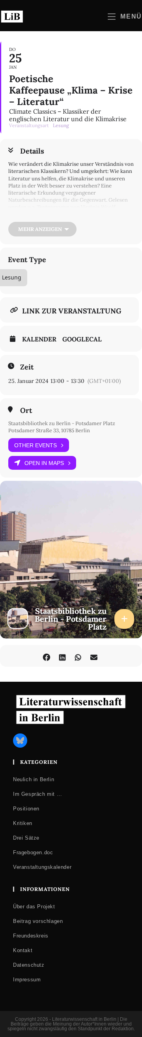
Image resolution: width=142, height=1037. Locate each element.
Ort (26, 410)
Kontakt (22, 950)
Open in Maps (44, 463)
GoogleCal (82, 339)
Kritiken (22, 823)
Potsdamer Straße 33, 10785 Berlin (49, 430)
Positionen (26, 809)
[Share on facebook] (46, 656)
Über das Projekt (34, 906)
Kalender (39, 339)
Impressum (27, 980)
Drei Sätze (26, 838)
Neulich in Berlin (33, 779)
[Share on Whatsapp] (78, 656)
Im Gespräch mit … (37, 794)
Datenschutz (29, 965)
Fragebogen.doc (33, 852)
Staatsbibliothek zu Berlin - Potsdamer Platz (61, 423)
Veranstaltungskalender (42, 867)
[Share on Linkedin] (62, 656)
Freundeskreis (31, 936)
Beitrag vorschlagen (38, 921)
